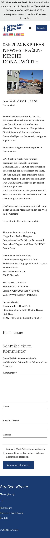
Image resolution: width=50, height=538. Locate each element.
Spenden (41, 27)
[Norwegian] (19, 34)
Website (7, 434)
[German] (12, 34)
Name (6, 406)
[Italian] (15, 34)
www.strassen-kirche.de (23, 294)
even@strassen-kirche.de (18, 14)
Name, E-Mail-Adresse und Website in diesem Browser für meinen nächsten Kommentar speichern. (25, 452)
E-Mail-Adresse (11, 420)
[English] (4, 34)
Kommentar (10, 372)
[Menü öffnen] (30, 28)
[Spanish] (22, 34)
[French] (8, 34)
